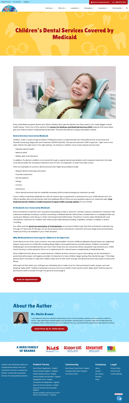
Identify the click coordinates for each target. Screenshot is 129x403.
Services (49, 8)
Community (116, 8)
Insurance (102, 8)
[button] (119, 397)
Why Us (61, 8)
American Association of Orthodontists (45, 226)
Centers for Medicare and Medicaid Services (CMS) (71, 127)
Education (88, 8)
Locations (74, 8)
